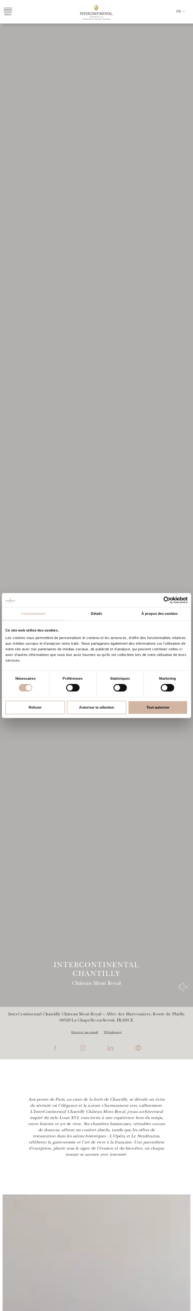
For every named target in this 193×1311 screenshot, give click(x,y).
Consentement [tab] (33, 614)
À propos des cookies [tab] (159, 614)
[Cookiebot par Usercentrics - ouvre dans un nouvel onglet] (167, 600)
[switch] (73, 687)
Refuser (35, 707)
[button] (178, 11)
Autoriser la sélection (96, 707)
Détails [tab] (96, 614)
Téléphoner (113, 1032)
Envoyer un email (84, 1032)
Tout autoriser (157, 707)
